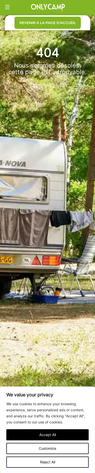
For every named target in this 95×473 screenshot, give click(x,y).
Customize (47, 448)
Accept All (47, 435)
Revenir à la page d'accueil (48, 22)
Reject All (47, 462)
